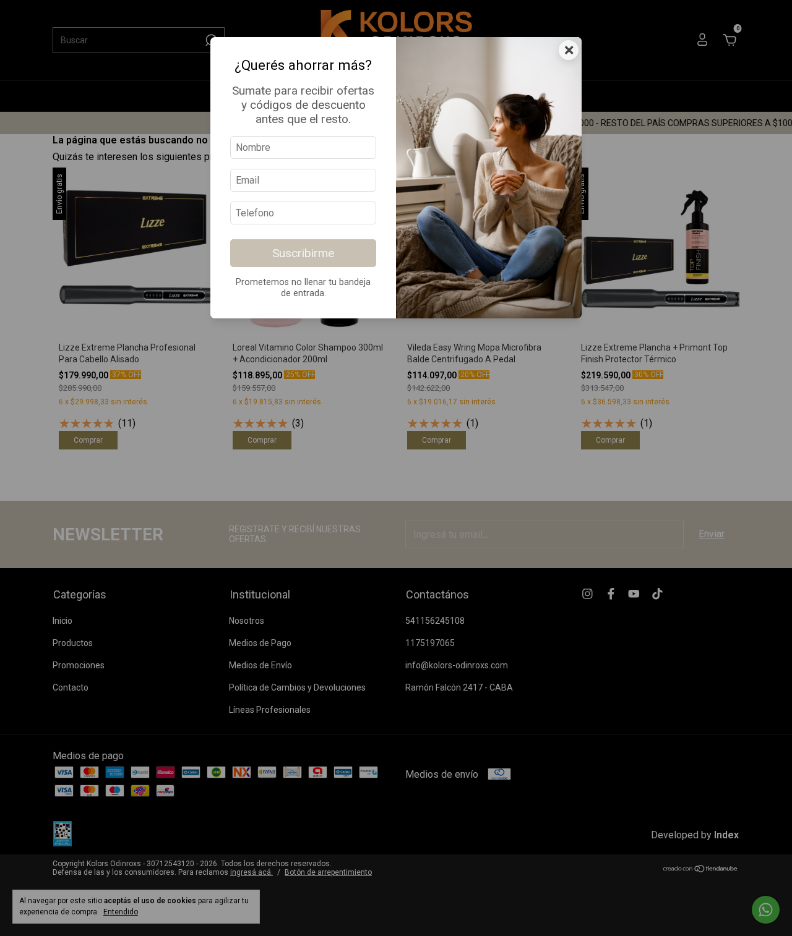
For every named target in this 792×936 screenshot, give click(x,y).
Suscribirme (303, 253)
